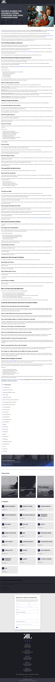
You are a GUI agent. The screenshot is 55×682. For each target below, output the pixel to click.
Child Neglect (5, 439)
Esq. (6, 568)
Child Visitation (5, 426)
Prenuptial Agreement (7, 414)
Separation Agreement (7, 419)
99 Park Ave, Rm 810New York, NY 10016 (27, 646)
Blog (2, 8)
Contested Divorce (6, 417)
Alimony (3, 492)
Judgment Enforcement (7, 397)
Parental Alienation (6, 387)
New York (25, 524)
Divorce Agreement (10, 506)
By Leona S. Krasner (46, 559)
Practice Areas (21, 674)
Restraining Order (6, 444)
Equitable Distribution (29, 515)
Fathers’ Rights (5, 394)
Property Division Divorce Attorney (9, 404)
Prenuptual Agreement (8, 559)
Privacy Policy (25, 676)
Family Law (5, 451)
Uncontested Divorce (6, 407)
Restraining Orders (46, 533)
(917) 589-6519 (6, 587)
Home (17, 674)
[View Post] (41, 16)
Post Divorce (5, 449)
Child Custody (5, 429)
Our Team (26, 674)
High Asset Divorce (6, 409)
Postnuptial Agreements (44, 515)
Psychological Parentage (7, 441)
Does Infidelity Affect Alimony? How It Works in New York (9, 490)
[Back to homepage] (4, 1)
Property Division (27, 506)
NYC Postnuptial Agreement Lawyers (9, 402)
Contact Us (37, 674)
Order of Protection (10, 533)
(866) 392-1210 (28, 650)
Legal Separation (45, 550)
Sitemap (30, 676)
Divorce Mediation (6, 421)
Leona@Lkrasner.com (6, 589)
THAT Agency (33, 680)
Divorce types (8, 550)
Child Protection (6, 436)
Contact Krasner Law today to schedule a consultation (11, 379)
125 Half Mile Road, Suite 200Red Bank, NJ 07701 (27, 670)
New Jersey (8, 524)
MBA (24, 533)
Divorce (10, 19)
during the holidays (13, 360)
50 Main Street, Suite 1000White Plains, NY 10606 (27, 659)
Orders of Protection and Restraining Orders (11, 399)
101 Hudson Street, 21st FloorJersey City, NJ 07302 (27, 665)
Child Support (5, 431)
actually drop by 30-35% (48, 35)
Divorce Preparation (10, 515)
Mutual (43, 524)
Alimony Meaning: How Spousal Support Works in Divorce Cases (45, 490)
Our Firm (30, 674)
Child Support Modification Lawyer (9, 392)
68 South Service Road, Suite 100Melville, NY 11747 (27, 653)
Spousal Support (6, 412)
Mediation (4, 424)
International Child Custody (8, 390)
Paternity (4, 434)
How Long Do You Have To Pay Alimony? (27, 490)
